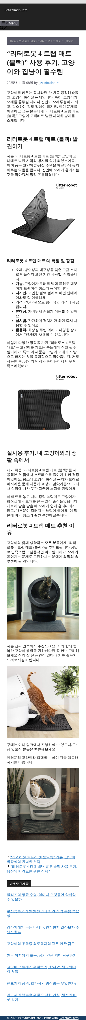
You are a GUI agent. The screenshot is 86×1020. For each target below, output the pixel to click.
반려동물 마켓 (27, 41)
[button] (3, 28)
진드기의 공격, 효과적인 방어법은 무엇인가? (41, 983)
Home (13, 41)
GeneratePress (69, 1018)
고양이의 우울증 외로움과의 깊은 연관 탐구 (41, 944)
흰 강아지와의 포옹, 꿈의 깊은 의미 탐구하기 (42, 955)
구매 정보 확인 (43, 128)
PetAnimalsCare (15, 10)
